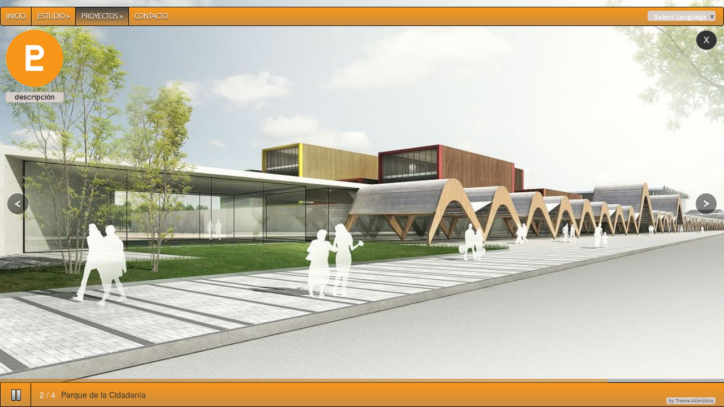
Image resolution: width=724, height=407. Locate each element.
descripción (35, 97)
